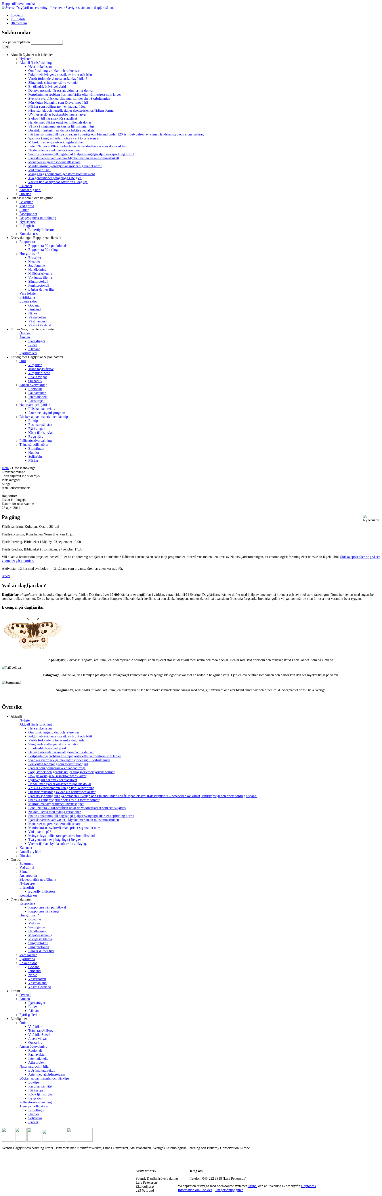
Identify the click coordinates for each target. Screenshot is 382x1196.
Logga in (17, 15)
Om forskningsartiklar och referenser (53, 70)
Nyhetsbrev (27, 222)
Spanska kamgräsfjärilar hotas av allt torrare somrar (63, 138)
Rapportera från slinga (43, 249)
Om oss (32, 198)
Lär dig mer (37, 357)
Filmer (24, 210)
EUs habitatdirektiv (41, 409)
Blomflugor (36, 448)
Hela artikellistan (40, 67)
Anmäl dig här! (30, 190)
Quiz (22, 361)
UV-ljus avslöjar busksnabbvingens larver (57, 114)
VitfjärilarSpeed (39, 373)
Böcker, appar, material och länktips (44, 417)
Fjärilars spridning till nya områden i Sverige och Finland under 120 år (116, 134)
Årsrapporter (28, 214)
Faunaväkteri (37, 393)
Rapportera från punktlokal (47, 246)
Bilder (32, 345)
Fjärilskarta (27, 297)
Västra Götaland (39, 325)
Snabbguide (36, 265)
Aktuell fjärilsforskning (35, 63)
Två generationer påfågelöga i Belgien (55, 178)
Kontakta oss (28, 234)
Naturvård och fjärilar (34, 405)
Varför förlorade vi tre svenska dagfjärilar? (57, 78)
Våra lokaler (28, 293)
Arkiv (6, 576)
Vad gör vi (26, 206)
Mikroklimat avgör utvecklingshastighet (56, 142)
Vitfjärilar (35, 365)
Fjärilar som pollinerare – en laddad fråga (57, 106)
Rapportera (27, 242)
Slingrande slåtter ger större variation (53, 82)
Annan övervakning (33, 385)
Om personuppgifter (229, 1190)
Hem (5, 468)
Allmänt (34, 349)
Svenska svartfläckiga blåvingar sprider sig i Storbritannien (69, 98)
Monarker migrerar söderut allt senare (54, 162)
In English (18, 19)
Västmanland (37, 321)
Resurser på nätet (40, 425)
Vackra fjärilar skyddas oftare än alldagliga (58, 182)
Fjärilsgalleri (28, 353)
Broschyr (34, 257)
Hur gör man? (29, 253)
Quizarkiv (35, 381)
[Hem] (58, 8)
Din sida (25, 194)
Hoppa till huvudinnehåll (19, 4)
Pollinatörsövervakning (35, 440)
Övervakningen (36, 238)
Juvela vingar (37, 377)
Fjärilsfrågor (36, 341)
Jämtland (34, 309)
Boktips (33, 421)
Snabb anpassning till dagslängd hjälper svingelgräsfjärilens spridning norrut (81, 154)
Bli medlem (19, 23)
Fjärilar (33, 460)
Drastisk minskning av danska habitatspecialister (62, 130)
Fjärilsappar (36, 428)
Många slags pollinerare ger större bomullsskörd (61, 174)
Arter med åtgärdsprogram (46, 413)
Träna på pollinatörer (33, 444)
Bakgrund (26, 202)
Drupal (252, 1186)
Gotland (34, 305)
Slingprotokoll (38, 281)
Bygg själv (35, 436)
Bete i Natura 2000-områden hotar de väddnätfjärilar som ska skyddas (77, 146)
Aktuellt (32, 55)
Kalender (25, 186)
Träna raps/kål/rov (40, 369)
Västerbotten (37, 317)
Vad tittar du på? (39, 170)
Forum (33, 329)
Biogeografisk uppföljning (37, 218)
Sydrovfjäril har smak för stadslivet (52, 118)
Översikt (25, 333)
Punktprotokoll (38, 285)
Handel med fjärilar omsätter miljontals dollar (59, 122)
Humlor (33, 452)
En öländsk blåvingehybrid (47, 86)
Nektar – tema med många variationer (54, 150)
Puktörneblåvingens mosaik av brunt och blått (60, 74)
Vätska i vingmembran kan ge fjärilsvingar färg (61, 126)
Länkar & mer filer (41, 289)
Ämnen (24, 337)
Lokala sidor (28, 301)
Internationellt (38, 397)
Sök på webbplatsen (16, 42)
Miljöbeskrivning (40, 273)
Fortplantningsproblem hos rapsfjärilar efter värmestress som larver (74, 94)
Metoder (34, 261)
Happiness (308, 1186)
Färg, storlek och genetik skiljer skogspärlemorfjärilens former (71, 110)
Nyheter (25, 59)
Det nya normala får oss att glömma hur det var (61, 90)
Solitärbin (35, 456)
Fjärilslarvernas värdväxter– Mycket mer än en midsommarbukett (73, 158)
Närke (32, 313)
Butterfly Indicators (41, 230)
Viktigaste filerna (40, 277)
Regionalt (35, 389)
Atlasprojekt (36, 401)
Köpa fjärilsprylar (40, 432)
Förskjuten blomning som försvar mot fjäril (58, 102)
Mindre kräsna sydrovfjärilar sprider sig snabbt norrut (65, 166)
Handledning (37, 269)
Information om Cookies (195, 1190)
